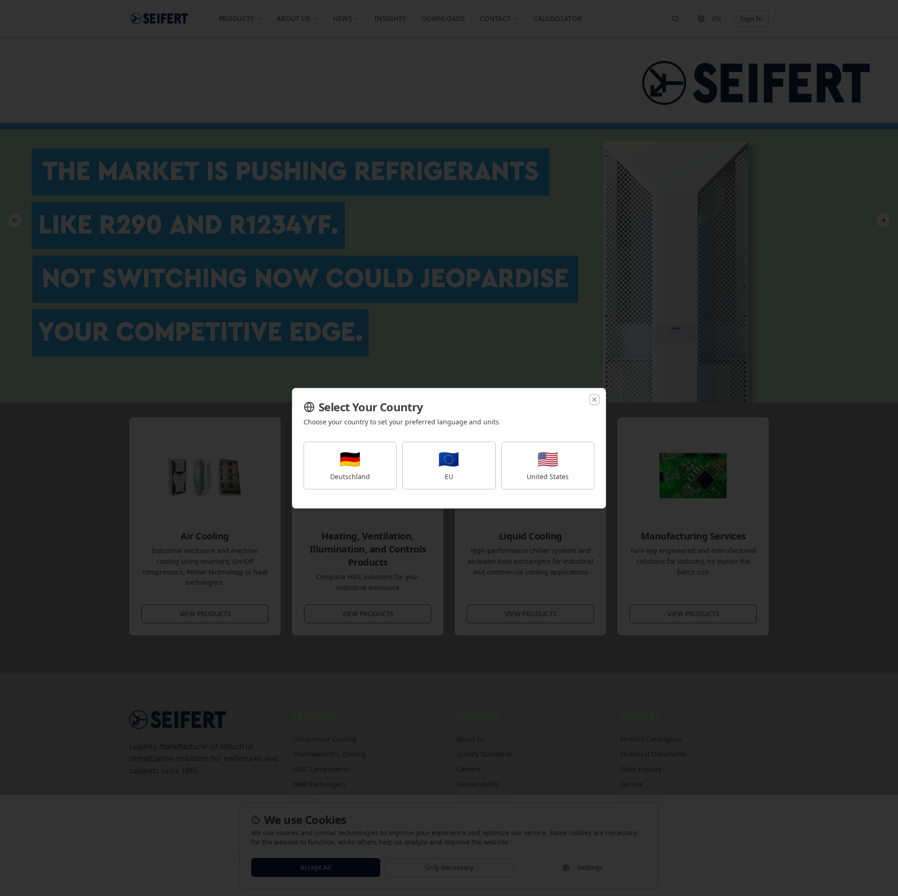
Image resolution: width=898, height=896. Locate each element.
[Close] (594, 399)
